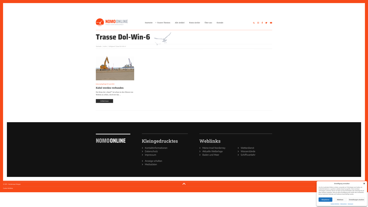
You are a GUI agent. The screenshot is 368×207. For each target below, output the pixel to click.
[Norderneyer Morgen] (112, 22)
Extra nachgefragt (101, 84)
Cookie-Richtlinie (335, 204)
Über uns (208, 22)
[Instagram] (258, 22)
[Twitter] (266, 22)
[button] (364, 183)
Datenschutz (343, 204)
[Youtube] (271, 22)
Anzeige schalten (153, 161)
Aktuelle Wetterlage (212, 151)
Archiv (105, 46)
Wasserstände (248, 151)
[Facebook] (262, 22)
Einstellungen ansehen (356, 199)
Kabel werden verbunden (110, 87)
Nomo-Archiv (194, 22)
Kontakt (220, 22)
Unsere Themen (163, 22)
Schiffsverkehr (248, 155)
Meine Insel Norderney (213, 148)
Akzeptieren (325, 199)
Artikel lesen (104, 101)
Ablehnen (340, 199)
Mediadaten (151, 164)
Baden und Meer (210, 155)
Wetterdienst (247, 148)
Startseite (149, 22)
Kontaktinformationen (156, 148)
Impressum (350, 204)
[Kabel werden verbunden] (115, 68)
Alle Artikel (179, 22)
